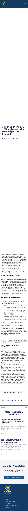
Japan (16, 138)
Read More (4, 433)
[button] (25, 4)
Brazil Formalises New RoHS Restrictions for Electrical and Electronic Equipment (12, 440)
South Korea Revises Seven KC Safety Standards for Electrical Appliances (12, 421)
